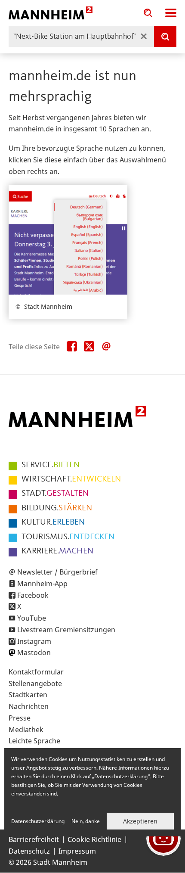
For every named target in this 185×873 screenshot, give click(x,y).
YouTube (31, 618)
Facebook (33, 595)
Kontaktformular (36, 672)
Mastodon (34, 652)
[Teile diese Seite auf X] (89, 346)
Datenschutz (29, 851)
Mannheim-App (42, 583)
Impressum (77, 851)
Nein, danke (85, 821)
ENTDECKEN (68, 537)
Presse (20, 718)
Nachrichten (29, 706)
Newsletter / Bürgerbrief (57, 572)
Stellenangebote (35, 683)
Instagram (34, 641)
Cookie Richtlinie (94, 839)
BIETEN (51, 465)
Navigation (170, 13)
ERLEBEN (53, 522)
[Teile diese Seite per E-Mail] (106, 346)
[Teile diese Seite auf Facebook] (72, 346)
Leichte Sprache (34, 741)
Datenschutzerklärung (38, 821)
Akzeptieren (140, 821)
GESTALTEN (55, 493)
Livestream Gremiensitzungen (66, 629)
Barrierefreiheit (34, 839)
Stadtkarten (28, 694)
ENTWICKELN (71, 479)
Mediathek (26, 729)
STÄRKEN (57, 508)
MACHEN (57, 551)
